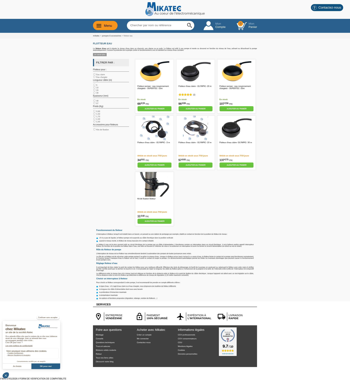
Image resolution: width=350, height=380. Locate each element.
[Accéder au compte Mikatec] (208, 26)
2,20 (98, 119)
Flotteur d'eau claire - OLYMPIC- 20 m (195, 86)
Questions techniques (105, 342)
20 (97, 90)
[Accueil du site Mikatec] (175, 15)
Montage (99, 335)
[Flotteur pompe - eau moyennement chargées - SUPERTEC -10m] (154, 83)
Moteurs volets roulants (106, 350)
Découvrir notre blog (104, 361)
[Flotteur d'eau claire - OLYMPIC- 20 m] (195, 83)
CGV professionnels (186, 335)
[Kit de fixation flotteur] (154, 196)
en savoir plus (99, 54)
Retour (99, 354)
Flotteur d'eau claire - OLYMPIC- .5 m (153, 142)
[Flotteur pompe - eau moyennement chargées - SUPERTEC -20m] (236, 83)
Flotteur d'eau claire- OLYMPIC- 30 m (235, 142)
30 (97, 93)
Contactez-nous (144, 342)
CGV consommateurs (187, 338)
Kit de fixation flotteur (146, 199)
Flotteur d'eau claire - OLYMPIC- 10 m (195, 142)
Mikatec (96, 36)
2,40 (98, 122)
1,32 (98, 114)
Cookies (181, 350)
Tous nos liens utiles (104, 358)
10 (97, 88)
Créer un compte (144, 335)
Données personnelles (187, 354)
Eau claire (100, 74)
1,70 (98, 116)
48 (97, 101)
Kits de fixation (102, 129)
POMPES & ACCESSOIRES (111, 36)
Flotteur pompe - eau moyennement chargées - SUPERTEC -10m (153, 87)
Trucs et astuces (103, 346)
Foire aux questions (109, 329)
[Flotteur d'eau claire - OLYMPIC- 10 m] (195, 139)
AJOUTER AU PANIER (154, 109)
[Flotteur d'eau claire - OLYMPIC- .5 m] (154, 139)
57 (97, 103)
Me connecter (143, 338)
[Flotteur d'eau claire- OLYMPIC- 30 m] (236, 139)
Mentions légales (185, 346)
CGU (180, 342)
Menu (108, 25)
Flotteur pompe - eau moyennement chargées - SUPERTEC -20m (235, 87)
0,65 (98, 111)
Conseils (99, 338)
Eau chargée (101, 77)
